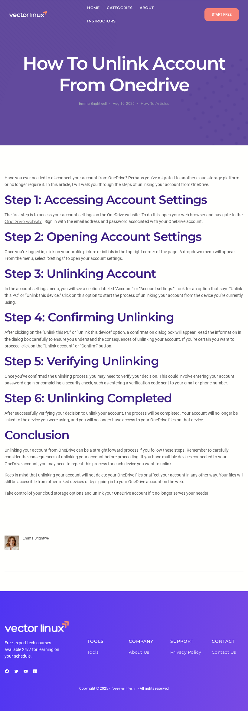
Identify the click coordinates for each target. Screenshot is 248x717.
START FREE (222, 14)
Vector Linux (124, 688)
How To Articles (155, 103)
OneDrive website (23, 221)
